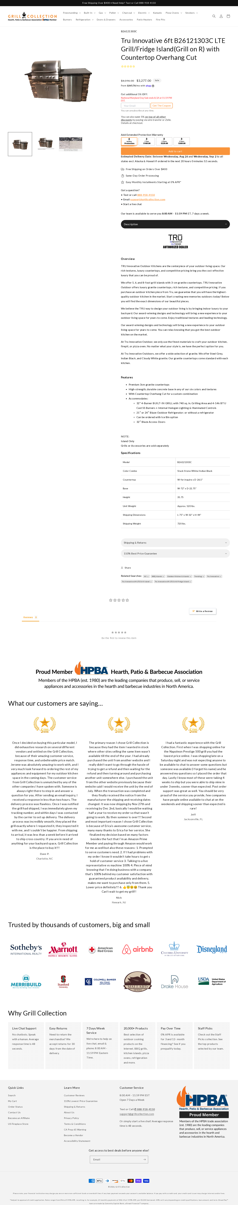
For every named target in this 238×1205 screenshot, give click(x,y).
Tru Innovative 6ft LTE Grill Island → (137, 581)
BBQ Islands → (158, 576)
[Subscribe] (144, 1159)
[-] (129, 142)
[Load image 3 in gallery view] (71, 144)
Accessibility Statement (77, 1141)
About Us (69, 1112)
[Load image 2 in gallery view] (45, 144)
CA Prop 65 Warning (75, 1129)
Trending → (199, 576)
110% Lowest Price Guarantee (81, 1101)
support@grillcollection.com (147, 199)
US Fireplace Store (18, 1123)
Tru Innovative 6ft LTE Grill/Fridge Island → (173, 581)
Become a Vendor (73, 1135)
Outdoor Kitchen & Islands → (179, 576)
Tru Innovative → (214, 576)
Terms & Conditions (75, 1123)
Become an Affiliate (19, 1118)
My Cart (12, 1101)
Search (12, 1095)
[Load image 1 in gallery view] (20, 144)
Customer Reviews (74, 1095)
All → (146, 576)
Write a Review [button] (204, 611)
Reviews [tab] (28, 617)
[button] (71, 12)
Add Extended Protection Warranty (142, 134)
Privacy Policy (71, 1118)
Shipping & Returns (74, 1106)
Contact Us (14, 1112)
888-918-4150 (146, 194)
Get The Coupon (162, 105)
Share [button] (128, 567)
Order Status (15, 1106)
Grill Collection (122, 1187)
